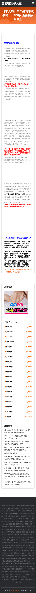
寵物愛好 (19, 392)
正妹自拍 (19, 337)
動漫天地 (19, 377)
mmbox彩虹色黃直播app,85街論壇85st (14, 526)
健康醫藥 (19, 407)
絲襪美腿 (19, 327)
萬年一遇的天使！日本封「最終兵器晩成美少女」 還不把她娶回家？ (17, 257)
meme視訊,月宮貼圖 (13, 553)
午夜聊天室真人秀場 (13, 529)
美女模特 (19, 332)
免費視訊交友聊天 (27, 511)
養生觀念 (19, 402)
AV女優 (19, 417)
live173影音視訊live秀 (8, 505)
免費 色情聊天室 (27, 550)
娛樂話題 (19, 387)
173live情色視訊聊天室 (27, 516)
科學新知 (19, 372)
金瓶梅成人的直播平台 (25, 540)
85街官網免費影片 (10, 453)
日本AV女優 (19, 342)
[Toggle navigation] (33, 2)
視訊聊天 (19, 412)
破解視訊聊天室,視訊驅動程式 (15, 524)
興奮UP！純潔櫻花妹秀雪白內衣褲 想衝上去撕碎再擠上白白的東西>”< (17, 252)
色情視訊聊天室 (14, 590)
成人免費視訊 (23, 537)
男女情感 (19, 352)
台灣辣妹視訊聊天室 (26, 529)
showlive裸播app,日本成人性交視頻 (18, 513)
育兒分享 (19, 397)
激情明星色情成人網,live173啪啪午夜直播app (15, 519)
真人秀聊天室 (19, 521)
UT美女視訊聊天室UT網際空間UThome (14, 569)
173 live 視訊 (28, 524)
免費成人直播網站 (15, 577)
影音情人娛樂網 (14, 571)
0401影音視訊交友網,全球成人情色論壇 (21, 566)
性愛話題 (19, 347)
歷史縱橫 (19, 367)
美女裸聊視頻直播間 (26, 534)
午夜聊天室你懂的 (21, 545)
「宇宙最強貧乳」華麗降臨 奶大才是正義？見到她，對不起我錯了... (17, 262)
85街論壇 (22, 553)
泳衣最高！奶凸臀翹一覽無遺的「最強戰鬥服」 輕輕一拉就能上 (16, 266)
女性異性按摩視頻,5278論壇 (12, 511)
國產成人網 (24, 577)
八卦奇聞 (19, 357)
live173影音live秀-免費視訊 (21, 574)
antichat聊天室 (13, 537)
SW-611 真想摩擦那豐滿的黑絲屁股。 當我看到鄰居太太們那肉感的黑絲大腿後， (17, 476)
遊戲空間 (19, 382)
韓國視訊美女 (15, 579)
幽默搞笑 (19, 362)
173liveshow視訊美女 (14, 550)
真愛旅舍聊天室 (24, 571)
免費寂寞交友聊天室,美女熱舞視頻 (16, 561)
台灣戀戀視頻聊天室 (22, 532)
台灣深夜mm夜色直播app (18, 558)
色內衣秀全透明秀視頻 (22, 505)
